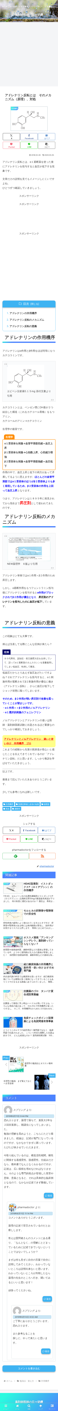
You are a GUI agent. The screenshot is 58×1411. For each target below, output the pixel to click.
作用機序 (9, 804)
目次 (26, 304)
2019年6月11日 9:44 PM (17, 1116)
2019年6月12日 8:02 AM (26, 1317)
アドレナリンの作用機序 (23, 313)
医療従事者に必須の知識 (28, 804)
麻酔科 (17, 809)
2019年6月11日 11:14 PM (21, 1213)
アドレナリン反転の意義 (23, 326)
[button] (46, 145)
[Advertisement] (29, 55)
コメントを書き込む (29, 1368)
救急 (8, 809)
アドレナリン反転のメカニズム (27, 319)
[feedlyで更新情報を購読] (15, 856)
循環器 (46, 804)
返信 (50, 1195)
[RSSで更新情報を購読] (42, 856)
